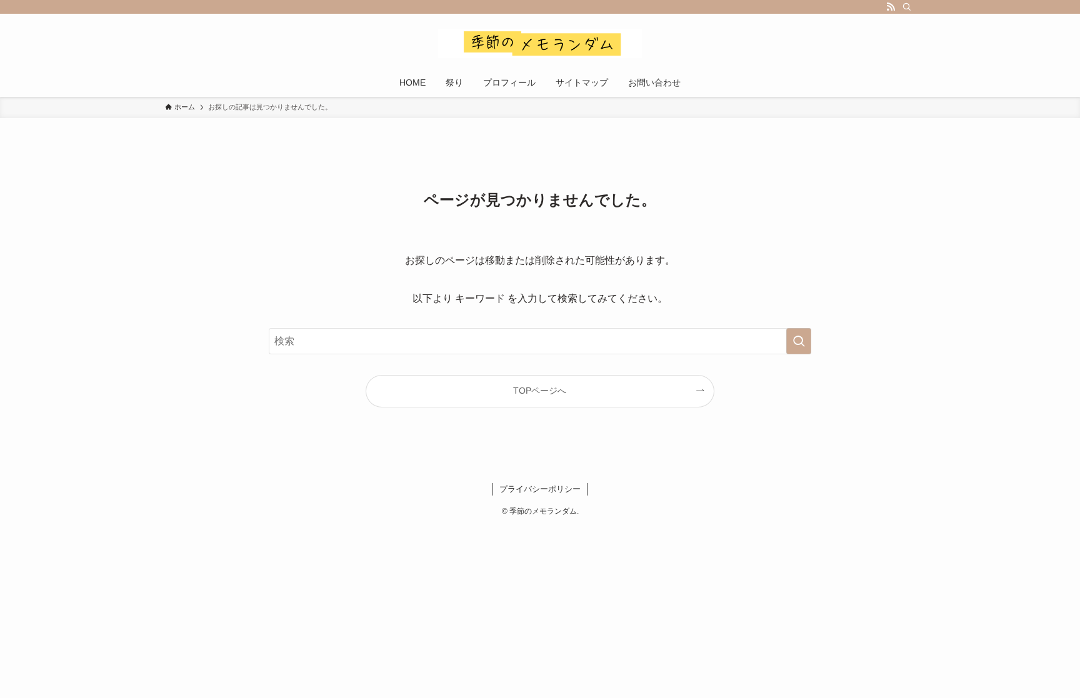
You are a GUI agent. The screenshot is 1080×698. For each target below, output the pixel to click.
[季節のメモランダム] (540, 43)
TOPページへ (539, 391)
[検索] (907, 7)
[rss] (890, 7)
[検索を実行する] (798, 341)
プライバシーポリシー (540, 489)
